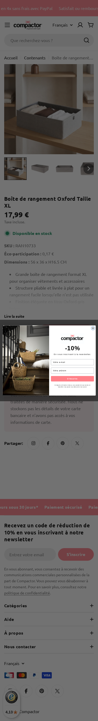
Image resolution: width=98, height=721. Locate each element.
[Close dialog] (93, 328)
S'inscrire (72, 379)
